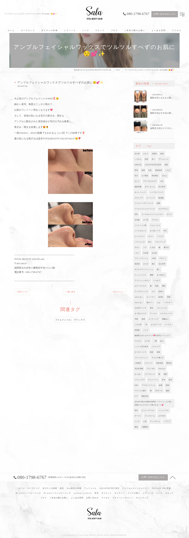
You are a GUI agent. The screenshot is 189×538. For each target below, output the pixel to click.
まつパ (150, 236)
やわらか (161, 369)
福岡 (166, 165)
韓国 (167, 385)
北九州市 (162, 264)
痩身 (136, 427)
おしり (137, 181)
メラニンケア (140, 380)
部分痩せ (155, 176)
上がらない (139, 297)
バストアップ (160, 242)
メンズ (137, 421)
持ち (150, 242)
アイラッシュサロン (142, 280)
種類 (151, 275)
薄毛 (136, 170)
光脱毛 (154, 154)
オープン (138, 416)
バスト (137, 253)
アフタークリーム (149, 385)
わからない (139, 302)
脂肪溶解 (138, 187)
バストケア (156, 347)
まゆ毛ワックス (140, 308)
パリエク (160, 236)
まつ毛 (145, 220)
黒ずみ (166, 247)
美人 (162, 341)
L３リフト (149, 363)
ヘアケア (167, 421)
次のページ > (118, 292)
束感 (143, 319)
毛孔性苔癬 (139, 369)
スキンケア (139, 198)
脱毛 (146, 159)
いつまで (156, 280)
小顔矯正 (138, 363)
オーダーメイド (140, 352)
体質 (158, 352)
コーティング (153, 319)
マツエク (155, 220)
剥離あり (165, 319)
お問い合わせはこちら (165, 14)
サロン (137, 247)
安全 (163, 380)
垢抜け (161, 291)
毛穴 (136, 176)
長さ (153, 264)
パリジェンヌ (140, 242)
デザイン (162, 258)
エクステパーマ (166, 313)
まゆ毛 (154, 253)
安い (153, 159)
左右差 (145, 253)
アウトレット (164, 159)
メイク (145, 330)
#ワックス (79, 319)
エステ (145, 154)
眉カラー (150, 302)
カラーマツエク (140, 286)
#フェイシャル (63, 319)
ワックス (153, 313)
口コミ (169, 214)
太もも (164, 176)
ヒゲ (153, 291)
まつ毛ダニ (161, 275)
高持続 (168, 363)
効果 (162, 154)
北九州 (137, 154)
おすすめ (161, 416)
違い (158, 269)
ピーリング (151, 198)
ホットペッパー (140, 192)
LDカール (158, 391)
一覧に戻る (70, 292)
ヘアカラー (168, 302)
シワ (145, 247)
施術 (167, 391)
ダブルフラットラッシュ (144, 269)
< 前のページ (22, 292)
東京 (151, 308)
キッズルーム (150, 416)
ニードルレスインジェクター (153, 214)
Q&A (136, 385)
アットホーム (155, 421)
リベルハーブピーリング (144, 203)
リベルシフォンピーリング (145, 209)
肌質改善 (158, 170)
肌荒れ (161, 297)
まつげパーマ (156, 325)
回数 (158, 203)
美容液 (137, 264)
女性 (150, 170)
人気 (145, 421)
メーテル (168, 325)
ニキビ (168, 170)
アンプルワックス (141, 291)
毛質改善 (159, 363)
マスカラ (138, 341)
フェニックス (155, 225)
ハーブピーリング (157, 192)
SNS (165, 231)
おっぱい (138, 374)
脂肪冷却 (145, 396)
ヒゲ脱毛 (145, 176)
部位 (136, 410)
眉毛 (163, 286)
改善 (143, 170)
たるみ (152, 247)
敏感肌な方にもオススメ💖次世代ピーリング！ (152, 335)
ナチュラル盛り (140, 391)
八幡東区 (145, 427)
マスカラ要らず (157, 358)
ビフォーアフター (148, 410)
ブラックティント (141, 358)
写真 (136, 319)
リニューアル (163, 410)
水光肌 (137, 220)
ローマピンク (150, 374)
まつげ (145, 264)
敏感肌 (161, 198)
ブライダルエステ (150, 181)
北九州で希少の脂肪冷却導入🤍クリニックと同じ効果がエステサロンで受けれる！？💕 (153, 403)
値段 (165, 374)
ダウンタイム (150, 187)
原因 (168, 297)
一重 (155, 341)
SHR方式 (138, 165)
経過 (160, 385)
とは (158, 302)
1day (162, 181)
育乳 (136, 214)
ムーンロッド (140, 236)
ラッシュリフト (140, 275)
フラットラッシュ (141, 258)
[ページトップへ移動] (172, 477)
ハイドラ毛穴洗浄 (141, 347)
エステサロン (163, 209)
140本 (154, 258)
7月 (146, 325)
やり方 (147, 341)
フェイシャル (162, 308)
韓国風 (137, 330)
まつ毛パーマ (155, 231)
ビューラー (151, 297)
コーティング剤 (140, 225)
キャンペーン (153, 380)
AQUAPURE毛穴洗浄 (153, 165)
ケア (136, 396)
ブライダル (151, 369)
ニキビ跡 (138, 325)
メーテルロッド (140, 231)
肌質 (151, 352)
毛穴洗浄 (161, 187)
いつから (138, 159)
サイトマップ (142, 498)
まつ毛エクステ (140, 313)
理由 (156, 286)
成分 (170, 380)
